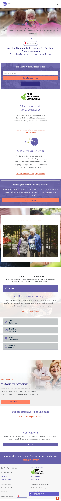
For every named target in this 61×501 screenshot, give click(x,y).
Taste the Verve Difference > (30, 311)
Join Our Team (35, 476)
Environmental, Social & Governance (40, 484)
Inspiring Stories (6, 479)
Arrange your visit (30, 459)
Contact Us (4, 491)
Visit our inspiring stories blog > (30, 417)
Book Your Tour (15, 402)
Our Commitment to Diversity (38, 487)
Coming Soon (35, 479)
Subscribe (30, 444)
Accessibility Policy (6, 484)
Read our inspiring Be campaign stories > (30, 174)
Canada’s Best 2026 (36, 491)
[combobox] (30, 73)
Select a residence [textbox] (10, 73)
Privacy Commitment (6, 487)
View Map (30, 84)
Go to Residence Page (30, 78)
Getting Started (30, 200)
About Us (4, 476)
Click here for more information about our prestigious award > (30, 131)
